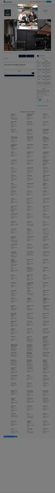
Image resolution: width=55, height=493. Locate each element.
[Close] (37, 2)
